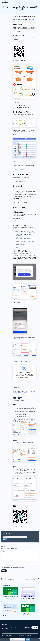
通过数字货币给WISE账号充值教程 (11, 596)
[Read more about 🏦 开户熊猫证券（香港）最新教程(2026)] (28, 592)
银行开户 (15, 635)
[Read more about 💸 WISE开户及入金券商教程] (28, 607)
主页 (2, 635)
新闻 (28, 635)
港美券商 (6, 635)
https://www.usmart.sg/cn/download (23, 246)
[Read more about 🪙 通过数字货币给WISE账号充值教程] (10, 591)
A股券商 (10, 635)
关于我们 (31, 635)
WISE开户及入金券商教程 (27, 613)
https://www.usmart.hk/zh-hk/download (24, 240)
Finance (4, 598)
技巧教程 (20, 635)
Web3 (24, 635)
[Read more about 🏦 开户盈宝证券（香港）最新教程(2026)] (10, 608)
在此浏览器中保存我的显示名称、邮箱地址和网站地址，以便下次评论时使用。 (14, 567)
